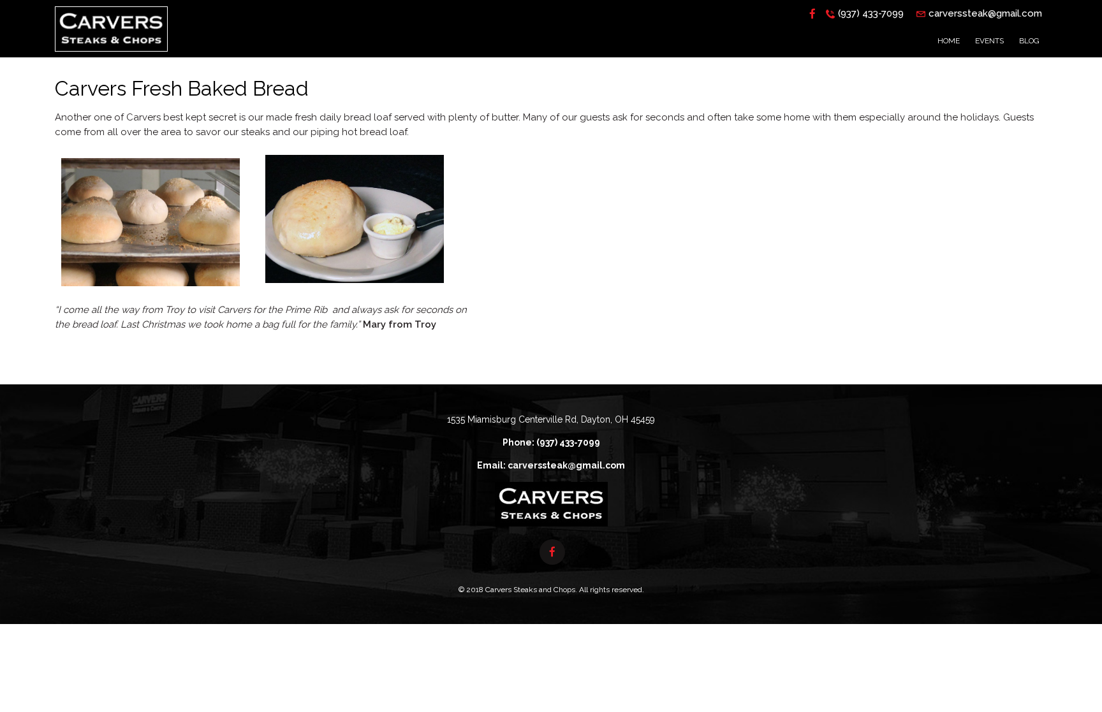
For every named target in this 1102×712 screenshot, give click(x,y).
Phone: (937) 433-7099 (551, 442)
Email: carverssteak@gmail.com (551, 465)
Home (948, 40)
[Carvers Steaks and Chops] (111, 55)
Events (989, 40)
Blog (1029, 40)
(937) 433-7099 (871, 13)
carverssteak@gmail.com (985, 13)
